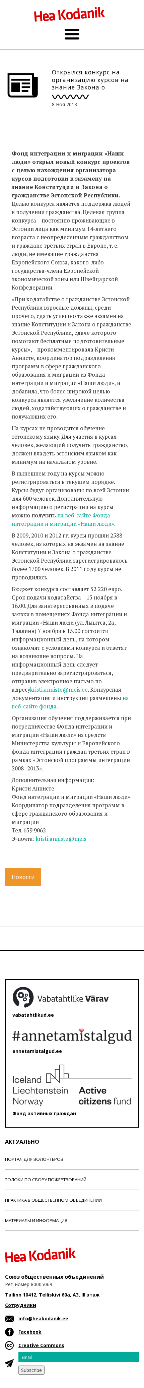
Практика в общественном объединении (53, 1200)
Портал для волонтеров (34, 1159)
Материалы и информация (36, 1220)
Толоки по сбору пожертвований (45, 1180)
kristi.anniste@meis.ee (59, 689)
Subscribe (31, 1370)
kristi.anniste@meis (61, 838)
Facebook (30, 1332)
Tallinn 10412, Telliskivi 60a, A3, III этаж (52, 1294)
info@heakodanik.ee (43, 1318)
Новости (23, 877)
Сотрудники (20, 1305)
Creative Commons (41, 1345)
